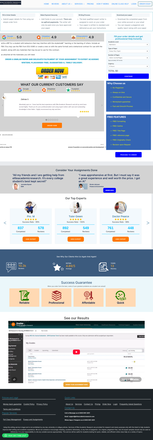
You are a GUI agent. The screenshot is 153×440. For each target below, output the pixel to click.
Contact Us (88, 404)
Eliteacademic (82, 36)
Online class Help (120, 4)
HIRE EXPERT (31, 239)
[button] (4, 223)
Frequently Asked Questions (131, 404)
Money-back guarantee (12, 404)
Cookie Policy (29, 404)
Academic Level (113, 42)
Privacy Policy (42, 404)
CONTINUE (128, 76)
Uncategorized (7, 134)
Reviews (55, 4)
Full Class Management (12, 419)
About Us (66, 4)
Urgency (111, 63)
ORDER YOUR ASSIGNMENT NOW (76, 384)
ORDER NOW (52, 125)
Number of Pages (113, 55)
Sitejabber (46, 36)
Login (115, 404)
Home (46, 4)
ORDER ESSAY (145, 4)
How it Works (102, 4)
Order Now (106, 404)
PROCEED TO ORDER (128, 155)
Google (10, 36)
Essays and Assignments (33, 419)
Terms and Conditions (11, 409)
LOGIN (133, 4)
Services (79, 4)
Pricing (90, 4)
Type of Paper (112, 48)
